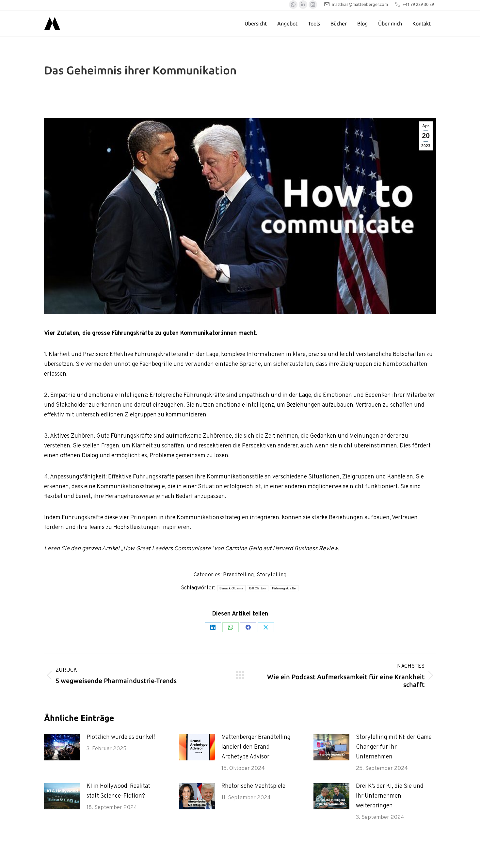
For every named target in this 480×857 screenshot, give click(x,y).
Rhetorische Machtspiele (253, 786)
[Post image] (62, 747)
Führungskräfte (284, 588)
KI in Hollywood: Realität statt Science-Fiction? (118, 791)
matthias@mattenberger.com (360, 4)
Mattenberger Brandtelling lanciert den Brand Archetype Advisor (256, 747)
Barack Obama (231, 588)
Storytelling (272, 575)
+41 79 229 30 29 (418, 4)
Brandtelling (238, 575)
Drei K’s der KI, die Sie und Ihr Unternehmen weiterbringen (390, 796)
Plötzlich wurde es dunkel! (121, 737)
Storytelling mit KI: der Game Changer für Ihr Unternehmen (394, 747)
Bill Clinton (257, 588)
